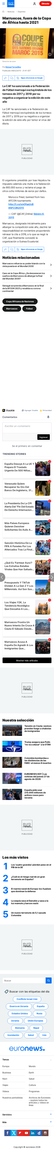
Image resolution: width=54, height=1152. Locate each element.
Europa (5, 1066)
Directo (45, 3)
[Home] (3, 12)
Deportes (21, 12)
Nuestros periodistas (12, 1097)
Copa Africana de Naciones (20, 301)
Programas (34, 1091)
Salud (31, 1035)
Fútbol (29, 308)
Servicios (7, 1114)
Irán (44, 1035)
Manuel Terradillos (13, 67)
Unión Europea (35, 1020)
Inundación (13, 1035)
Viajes (5, 1085)
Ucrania (15, 1020)
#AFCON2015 (16, 207)
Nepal (36, 1028)
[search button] (49, 980)
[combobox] (27, 980)
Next (4, 1079)
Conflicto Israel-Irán (27, 999)
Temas (5, 1059)
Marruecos (11, 308)
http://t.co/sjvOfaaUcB (21, 204)
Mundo (32, 1066)
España (41, 1006)
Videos (5, 1091)
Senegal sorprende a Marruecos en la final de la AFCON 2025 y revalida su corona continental (23, 288)
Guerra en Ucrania (19, 1006)
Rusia (39, 1013)
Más (4, 1122)
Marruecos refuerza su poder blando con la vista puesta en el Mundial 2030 (23, 264)
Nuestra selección (18, 720)
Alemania (20, 1028)
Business (6, 1072)
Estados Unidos (20, 1013)
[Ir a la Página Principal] (10, 3)
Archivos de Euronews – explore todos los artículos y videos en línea (39, 1101)
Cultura (32, 1085)
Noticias (11, 12)
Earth (31, 1072)
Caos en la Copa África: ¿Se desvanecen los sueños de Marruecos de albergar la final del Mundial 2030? (23, 276)
